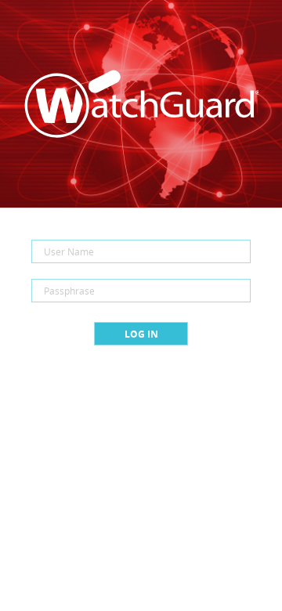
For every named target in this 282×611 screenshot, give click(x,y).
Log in (141, 334)
